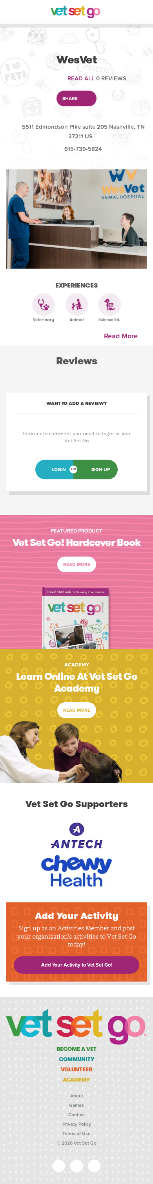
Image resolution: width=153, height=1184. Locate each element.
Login (59, 469)
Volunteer (77, 1069)
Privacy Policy (76, 1124)
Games (76, 1105)
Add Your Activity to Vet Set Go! (76, 965)
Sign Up (100, 469)
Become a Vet (76, 1049)
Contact (76, 1114)
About (76, 1096)
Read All (81, 78)
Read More (123, 336)
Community (77, 1059)
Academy (76, 1080)
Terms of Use (76, 1133)
